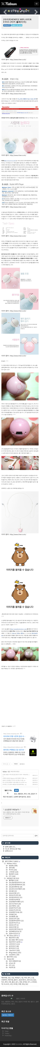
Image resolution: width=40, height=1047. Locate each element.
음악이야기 (14, 948)
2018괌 (13, 914)
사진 (11, 984)
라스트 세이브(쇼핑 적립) (13, 849)
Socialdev (19, 1044)
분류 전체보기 (11, 861)
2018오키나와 (15, 910)
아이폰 (15, 984)
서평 (20, 982)
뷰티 (29, 978)
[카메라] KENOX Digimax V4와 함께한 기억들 (13, 778)
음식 (17, 982)
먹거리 (13, 870)
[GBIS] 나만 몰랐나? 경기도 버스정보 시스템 (13, 780)
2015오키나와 (15, 895)
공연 (12, 867)
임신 (26, 984)
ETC (9, 771)
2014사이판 (14, 893)
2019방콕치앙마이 (16, 920)
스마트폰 (13, 872)
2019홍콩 (13, 916)
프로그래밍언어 (15, 961)
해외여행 (4, 978)
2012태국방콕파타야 (17, 884)
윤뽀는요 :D (9, 851)
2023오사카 (14, 925)
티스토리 (6, 984)
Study (10, 959)
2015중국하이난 (15, 897)
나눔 (12, 978)
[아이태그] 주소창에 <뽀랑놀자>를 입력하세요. (13, 784)
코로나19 (30, 980)
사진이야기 (14, 944)
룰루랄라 (13, 880)
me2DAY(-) (14, 954)
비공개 (12, 967)
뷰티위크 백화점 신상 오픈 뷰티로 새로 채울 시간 (14, 750)
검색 (36, 835)
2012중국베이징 (15, 887)
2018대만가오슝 (15, 912)
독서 (2, 982)
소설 (32, 978)
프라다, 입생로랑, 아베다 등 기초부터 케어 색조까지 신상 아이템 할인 (14, 753)
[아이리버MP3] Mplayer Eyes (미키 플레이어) (17, 20)
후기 (29, 982)
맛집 (23, 984)
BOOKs (13, 865)
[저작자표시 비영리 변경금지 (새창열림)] (22, 764)
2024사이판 (14, 927)
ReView (5, 771)
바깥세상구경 (13, 878)
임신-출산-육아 (16, 940)
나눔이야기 (14, 950)
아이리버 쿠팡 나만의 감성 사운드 (14, 736)
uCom (12, 963)
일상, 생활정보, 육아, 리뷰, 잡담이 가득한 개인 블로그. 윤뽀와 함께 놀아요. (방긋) (16, 813)
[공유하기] (7, 764)
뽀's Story (12, 935)
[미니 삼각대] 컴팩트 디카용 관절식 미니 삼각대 (13, 782)
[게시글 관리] (9, 764)
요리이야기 (14, 946)
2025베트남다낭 (15, 931)
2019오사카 (14, 918)
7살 (22, 978)
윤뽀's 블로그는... (10, 847)
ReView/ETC (7, 25)
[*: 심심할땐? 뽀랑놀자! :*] (9, 3)
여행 (19, 984)
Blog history (15, 952)
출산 (13, 982)
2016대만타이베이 (16, 901)
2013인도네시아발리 (17, 889)
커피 (25, 978)
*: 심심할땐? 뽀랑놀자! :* (12, 809)
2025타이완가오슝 (16, 929)
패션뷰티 (13, 874)
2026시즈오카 (14, 933)
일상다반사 (22, 980)
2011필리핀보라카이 (17, 882)
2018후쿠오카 (15, 908)
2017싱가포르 (15, 904)
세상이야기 (15, 942)
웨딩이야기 (14, 937)
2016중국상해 (14, 899)
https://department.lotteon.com (13, 747)
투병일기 (17, 978)
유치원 (25, 982)
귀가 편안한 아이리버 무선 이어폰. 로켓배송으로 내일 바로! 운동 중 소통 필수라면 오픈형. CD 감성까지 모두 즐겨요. (14, 740)
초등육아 (4, 980)
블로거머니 (12, 957)
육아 (6, 982)
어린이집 (10, 980)
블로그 (16, 980)
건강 (9, 978)
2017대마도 (14, 906)
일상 (34, 980)
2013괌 (13, 891)
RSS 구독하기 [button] (8, 1015)
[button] (3, 10)
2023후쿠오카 (14, 923)
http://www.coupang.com (11, 733)
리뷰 (9, 982)
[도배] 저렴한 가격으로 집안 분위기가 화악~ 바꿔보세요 (15, 774)
